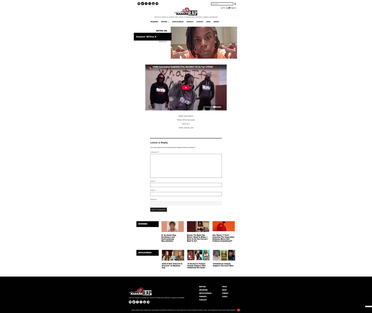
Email (153, 190)
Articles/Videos (177, 22)
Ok (238, 310)
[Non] (370, 310)
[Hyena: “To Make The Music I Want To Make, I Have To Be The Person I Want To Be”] (198, 226)
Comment (154, 152)
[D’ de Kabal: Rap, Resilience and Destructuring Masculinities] (172, 226)
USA (165, 31)
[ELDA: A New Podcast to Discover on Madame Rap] (173, 255)
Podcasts (189, 22)
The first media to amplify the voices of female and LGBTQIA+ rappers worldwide (186, 17)
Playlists (199, 22)
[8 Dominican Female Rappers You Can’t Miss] (224, 255)
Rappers (164, 22)
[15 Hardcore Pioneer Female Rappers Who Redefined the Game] (198, 255)
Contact (216, 22)
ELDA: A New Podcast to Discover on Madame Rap (172, 266)
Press (224, 287)
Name (153, 181)
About (208, 22)
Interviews (154, 22)
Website (153, 199)
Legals (224, 297)
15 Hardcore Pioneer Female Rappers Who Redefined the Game (196, 266)
